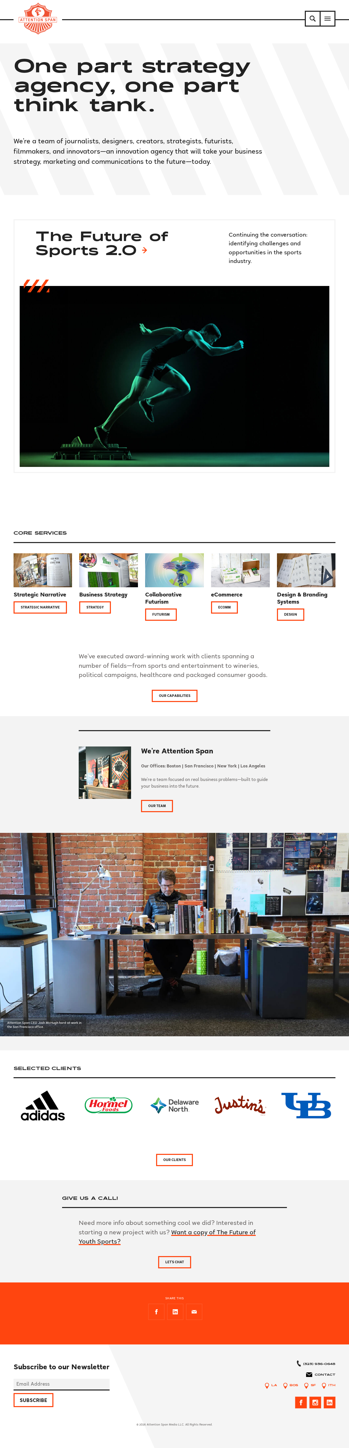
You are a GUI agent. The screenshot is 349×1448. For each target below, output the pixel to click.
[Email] (194, 1312)
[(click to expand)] (313, 19)
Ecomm (224, 607)
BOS (294, 1385)
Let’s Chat (174, 1262)
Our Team (157, 806)
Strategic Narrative (40, 607)
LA (274, 1385)
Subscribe (33, 1400)
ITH (331, 1385)
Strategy (95, 607)
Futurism (161, 614)
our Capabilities (174, 696)
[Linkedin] (175, 1312)
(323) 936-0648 (319, 1364)
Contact (325, 1375)
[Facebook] (156, 1312)
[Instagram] (315, 1402)
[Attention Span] (38, 19)
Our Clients (174, 1160)
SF (313, 1385)
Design (290, 614)
